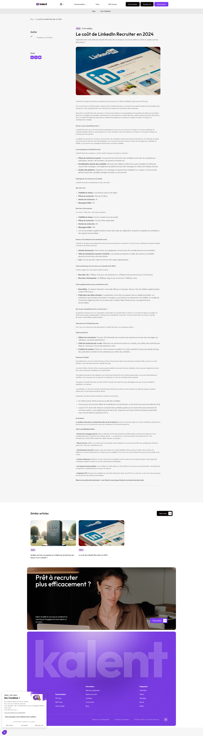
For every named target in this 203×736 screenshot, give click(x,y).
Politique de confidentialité (100, 719)
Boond (142, 702)
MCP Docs (58, 702)
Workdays (143, 698)
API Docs (58, 698)
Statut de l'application (93, 690)
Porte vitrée (110, 361)
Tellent (142, 694)
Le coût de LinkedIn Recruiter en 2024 (93, 555)
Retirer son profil (91, 694)
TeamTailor (143, 690)
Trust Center (90, 702)
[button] (62, 4)
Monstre (101, 361)
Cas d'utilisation (105, 11)
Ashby (142, 706)
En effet (95, 361)
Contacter (89, 698)
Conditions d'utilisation (121, 719)
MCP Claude (112, 4)
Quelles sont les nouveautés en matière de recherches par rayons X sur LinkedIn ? (52, 556)
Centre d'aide (59, 706)
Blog (93, 11)
